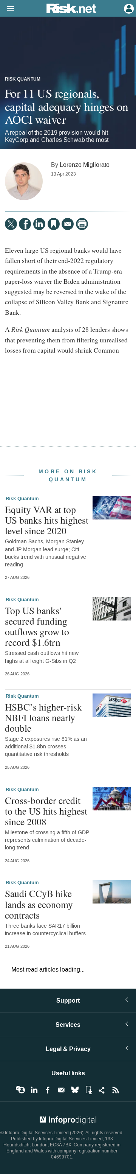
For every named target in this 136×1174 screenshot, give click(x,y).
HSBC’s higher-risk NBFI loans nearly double (43, 717)
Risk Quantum (22, 79)
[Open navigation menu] (7, 9)
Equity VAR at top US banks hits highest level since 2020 (46, 520)
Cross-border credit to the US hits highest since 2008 (46, 811)
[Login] (128, 8)
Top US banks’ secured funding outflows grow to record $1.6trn (37, 626)
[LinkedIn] (39, 224)
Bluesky (74, 1090)
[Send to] (68, 224)
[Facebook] (25, 224)
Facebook (47, 1090)
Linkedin (34, 1090)
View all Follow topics (20, 1090)
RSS (115, 1090)
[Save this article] (54, 224)
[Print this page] (82, 224)
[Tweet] (11, 224)
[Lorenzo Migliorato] (24, 181)
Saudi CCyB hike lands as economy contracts (39, 904)
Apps (88, 1090)
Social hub (102, 1090)
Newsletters (61, 1090)
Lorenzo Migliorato (85, 164)
